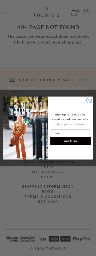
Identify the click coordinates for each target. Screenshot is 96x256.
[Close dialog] (89, 100)
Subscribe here (70, 141)
